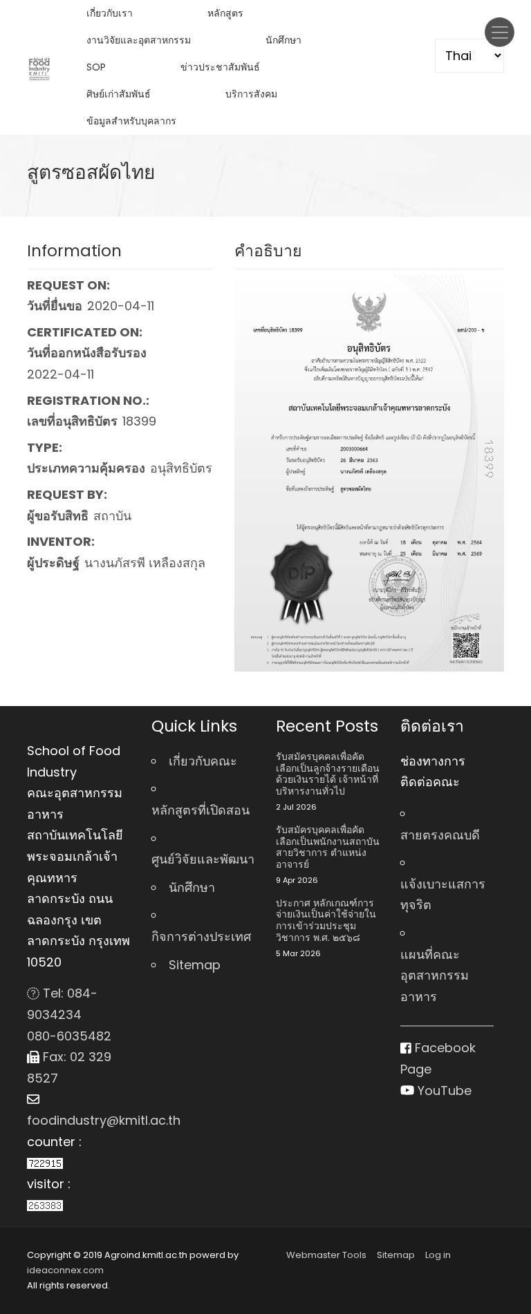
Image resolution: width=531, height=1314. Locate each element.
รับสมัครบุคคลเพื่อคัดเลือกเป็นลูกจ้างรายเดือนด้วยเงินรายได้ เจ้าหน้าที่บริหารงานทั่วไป (328, 774)
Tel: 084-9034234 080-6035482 (69, 1014)
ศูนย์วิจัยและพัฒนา (202, 859)
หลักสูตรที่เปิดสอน (200, 810)
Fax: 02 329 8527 (69, 1067)
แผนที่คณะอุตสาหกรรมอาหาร (434, 975)
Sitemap (195, 964)
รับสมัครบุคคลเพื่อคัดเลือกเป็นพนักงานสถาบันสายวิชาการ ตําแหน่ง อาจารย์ (328, 847)
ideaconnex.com (65, 1270)
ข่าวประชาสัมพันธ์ (220, 67)
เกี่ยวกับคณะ (203, 761)
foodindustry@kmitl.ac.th (79, 1120)
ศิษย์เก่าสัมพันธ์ (118, 94)
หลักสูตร (225, 13)
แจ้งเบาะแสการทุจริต (442, 894)
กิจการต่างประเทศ (201, 936)
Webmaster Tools (326, 1254)
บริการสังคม (251, 94)
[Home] (39, 68)
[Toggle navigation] (499, 32)
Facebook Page (438, 1058)
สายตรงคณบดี (440, 835)
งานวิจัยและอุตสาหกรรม (138, 40)
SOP (96, 67)
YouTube (443, 1090)
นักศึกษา (283, 40)
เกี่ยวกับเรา (109, 13)
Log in (438, 1254)
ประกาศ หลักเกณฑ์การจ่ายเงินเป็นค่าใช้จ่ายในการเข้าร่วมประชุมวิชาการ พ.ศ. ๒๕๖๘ (326, 920)
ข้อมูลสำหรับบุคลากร (131, 121)
